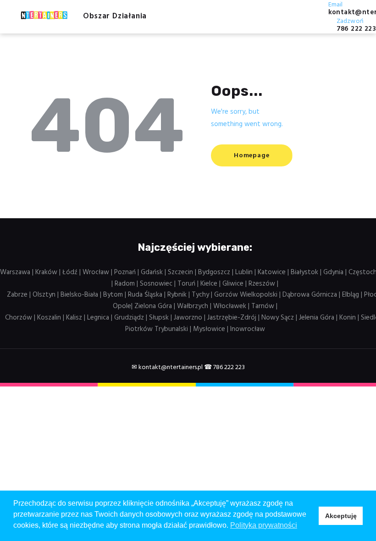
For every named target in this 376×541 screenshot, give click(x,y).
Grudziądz (129, 317)
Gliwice (232, 283)
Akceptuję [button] (341, 515)
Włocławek (229, 306)
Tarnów (262, 306)
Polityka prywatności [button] (263, 525)
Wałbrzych (192, 306)
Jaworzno (188, 317)
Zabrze (17, 294)
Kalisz (74, 317)
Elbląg (350, 294)
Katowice (272, 272)
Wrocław (96, 272)
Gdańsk (152, 272)
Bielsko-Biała (79, 294)
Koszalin (49, 317)
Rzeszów (262, 283)
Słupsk (159, 317)
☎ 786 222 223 (224, 367)
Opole (122, 306)
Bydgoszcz (214, 272)
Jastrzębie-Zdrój (231, 317)
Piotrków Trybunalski (156, 329)
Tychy (200, 294)
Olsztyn (44, 294)
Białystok (304, 272)
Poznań (125, 272)
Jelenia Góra (316, 317)
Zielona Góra (153, 306)
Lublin (244, 272)
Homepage (251, 155)
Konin (347, 317)
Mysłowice (209, 329)
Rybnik (177, 294)
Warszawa (15, 272)
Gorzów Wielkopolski (245, 294)
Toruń (186, 283)
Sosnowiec (156, 283)
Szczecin (180, 272)
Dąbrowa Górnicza (309, 294)
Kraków (46, 272)
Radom (125, 283)
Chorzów (18, 317)
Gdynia (333, 272)
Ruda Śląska (145, 294)
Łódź (69, 272)
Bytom (113, 294)
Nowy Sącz (277, 317)
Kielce (208, 283)
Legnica (98, 317)
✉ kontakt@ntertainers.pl (167, 367)
